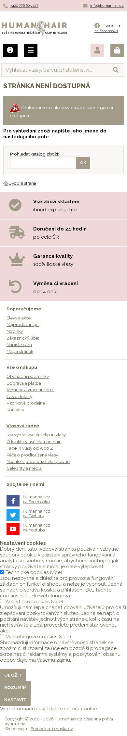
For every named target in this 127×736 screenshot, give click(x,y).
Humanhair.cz (34, 24)
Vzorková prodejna (26, 402)
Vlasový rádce (23, 425)
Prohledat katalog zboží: (34, 153)
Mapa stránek (20, 351)
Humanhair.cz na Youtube (36, 527)
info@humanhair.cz (107, 5)
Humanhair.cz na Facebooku (36, 499)
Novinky (15, 331)
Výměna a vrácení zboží (30, 389)
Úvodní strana (22, 183)
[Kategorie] (30, 50)
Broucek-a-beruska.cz (52, 728)
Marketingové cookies (31, 637)
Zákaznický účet (23, 338)
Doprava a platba (24, 383)
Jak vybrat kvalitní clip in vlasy (36, 434)
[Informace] (10, 50)
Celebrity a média (24, 468)
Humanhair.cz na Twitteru (36, 513)
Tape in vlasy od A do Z (30, 448)
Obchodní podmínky (28, 376)
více (56, 572)
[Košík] (117, 50)
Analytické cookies (27, 602)
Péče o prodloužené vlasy (32, 454)
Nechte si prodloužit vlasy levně (38, 461)
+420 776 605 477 (24, 5)
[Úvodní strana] (5, 183)
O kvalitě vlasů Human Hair (34, 441)
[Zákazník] (97, 50)
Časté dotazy (19, 396)
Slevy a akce (19, 317)
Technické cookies (27, 572)
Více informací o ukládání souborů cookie (48, 709)
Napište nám (19, 344)
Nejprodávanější (23, 324)
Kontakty (15, 409)
